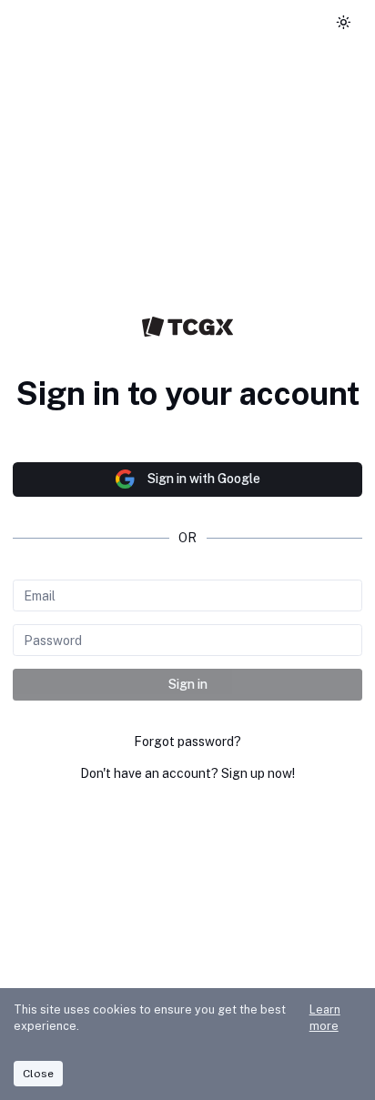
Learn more (324, 1018)
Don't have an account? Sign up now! (187, 773)
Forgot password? (187, 741)
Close (38, 1073)
